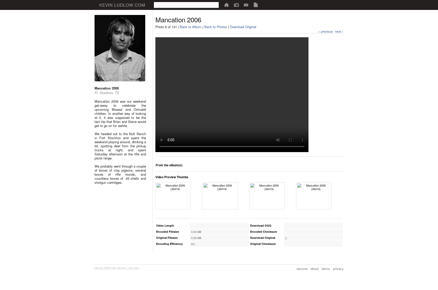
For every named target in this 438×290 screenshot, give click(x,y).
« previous (325, 31)
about (315, 268)
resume (302, 268)
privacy (338, 268)
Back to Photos (215, 26)
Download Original (243, 26)
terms (326, 268)
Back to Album (191, 26)
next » (339, 31)
